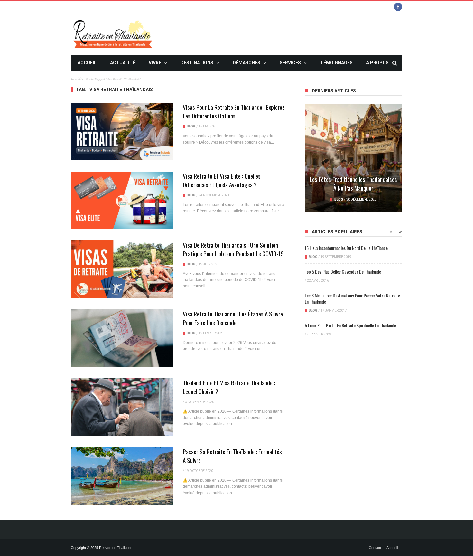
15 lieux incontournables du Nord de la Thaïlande (346, 247)
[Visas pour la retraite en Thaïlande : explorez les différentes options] (122, 131)
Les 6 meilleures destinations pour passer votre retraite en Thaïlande (352, 298)
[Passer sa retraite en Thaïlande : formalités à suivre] (122, 476)
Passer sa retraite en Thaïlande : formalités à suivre (232, 456)
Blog (191, 126)
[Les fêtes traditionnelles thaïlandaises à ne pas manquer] (353, 158)
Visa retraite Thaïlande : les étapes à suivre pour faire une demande (233, 318)
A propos (377, 62)
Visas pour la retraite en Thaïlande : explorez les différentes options (233, 111)
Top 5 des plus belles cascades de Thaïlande (343, 271)
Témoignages (336, 62)
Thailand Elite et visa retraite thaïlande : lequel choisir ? (229, 387)
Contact (375, 548)
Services (290, 62)
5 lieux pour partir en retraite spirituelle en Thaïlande (350, 325)
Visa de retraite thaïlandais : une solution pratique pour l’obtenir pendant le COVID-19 (233, 249)
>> (80, 78)
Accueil (87, 62)
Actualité (122, 62)
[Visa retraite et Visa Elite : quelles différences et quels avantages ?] (122, 200)
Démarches (246, 62)
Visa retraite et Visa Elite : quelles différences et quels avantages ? (222, 180)
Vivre (155, 62)
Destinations (197, 62)
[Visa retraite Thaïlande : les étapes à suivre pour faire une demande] (122, 338)
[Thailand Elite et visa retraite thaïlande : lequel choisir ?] (122, 407)
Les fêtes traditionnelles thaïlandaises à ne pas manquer (353, 183)
